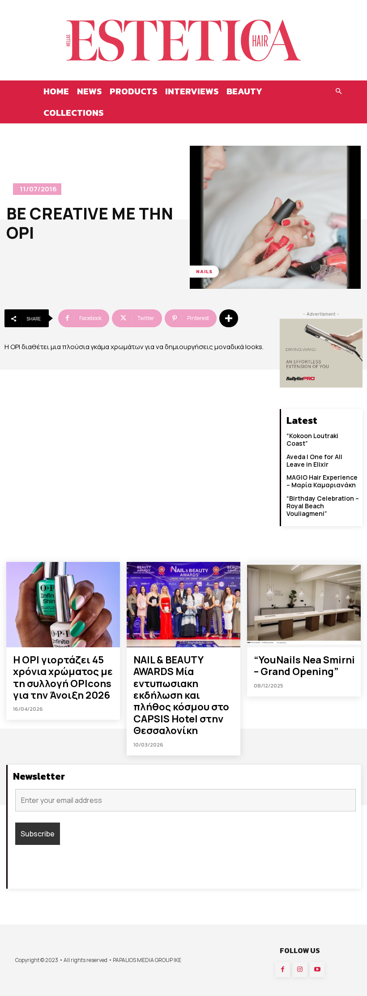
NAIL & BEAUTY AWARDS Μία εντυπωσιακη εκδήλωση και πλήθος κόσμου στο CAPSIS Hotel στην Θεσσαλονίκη (181, 695)
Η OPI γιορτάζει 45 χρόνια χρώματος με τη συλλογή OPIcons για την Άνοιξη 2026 (63, 677)
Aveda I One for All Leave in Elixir (314, 460)
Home (56, 91)
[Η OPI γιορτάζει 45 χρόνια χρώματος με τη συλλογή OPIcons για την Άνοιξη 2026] (63, 604)
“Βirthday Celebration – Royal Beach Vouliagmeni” (322, 506)
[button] (338, 91)
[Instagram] (299, 969)
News (89, 91)
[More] (228, 318)
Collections (73, 112)
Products (133, 91)
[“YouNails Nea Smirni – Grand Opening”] (304, 604)
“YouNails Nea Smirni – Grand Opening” (304, 665)
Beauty (244, 91)
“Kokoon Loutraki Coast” (312, 439)
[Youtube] (317, 969)
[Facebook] (282, 969)
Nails (204, 271)
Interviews (191, 91)
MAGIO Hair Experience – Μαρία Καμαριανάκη (322, 481)
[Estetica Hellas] (183, 40)
